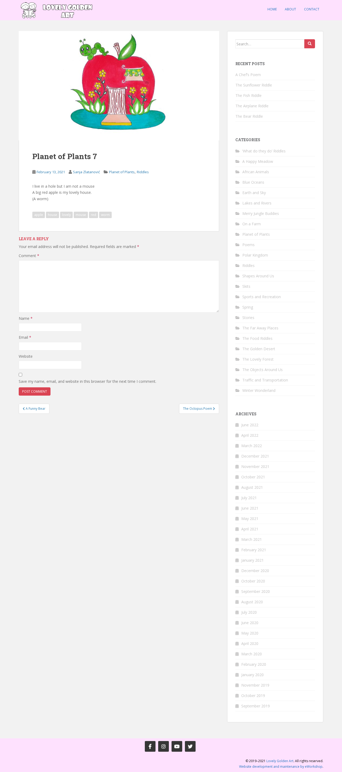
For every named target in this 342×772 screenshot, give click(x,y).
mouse (81, 214)
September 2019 (255, 705)
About (290, 9)
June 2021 (249, 508)
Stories (248, 317)
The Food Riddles (257, 338)
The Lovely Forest (258, 359)
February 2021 (253, 549)
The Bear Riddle (249, 116)
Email (25, 337)
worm (105, 214)
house (52, 214)
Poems (248, 244)
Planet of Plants (122, 172)
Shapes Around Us (258, 275)
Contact (311, 9)
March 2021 (251, 539)
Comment (29, 255)
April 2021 (249, 528)
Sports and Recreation (261, 296)
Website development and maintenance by (280, 766)
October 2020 (253, 581)
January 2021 (252, 560)
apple (38, 214)
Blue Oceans (253, 182)
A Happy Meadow (257, 161)
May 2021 (249, 518)
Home (272, 9)
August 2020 (252, 601)
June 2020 (249, 622)
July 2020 (249, 612)
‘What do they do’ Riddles (264, 150)
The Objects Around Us (262, 369)
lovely (66, 214)
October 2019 (253, 695)
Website (26, 356)
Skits (246, 286)
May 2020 (249, 633)
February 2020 (253, 664)
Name (26, 318)
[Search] (309, 43)
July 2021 (249, 497)
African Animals (255, 171)
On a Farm (251, 223)
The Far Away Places (260, 327)
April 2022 (249, 435)
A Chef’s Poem (248, 74)
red (93, 214)
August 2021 (252, 487)
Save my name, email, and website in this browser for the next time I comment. (87, 381)
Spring (247, 307)
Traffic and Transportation (265, 380)
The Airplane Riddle (252, 105)
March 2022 (251, 445)
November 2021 (255, 466)
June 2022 (249, 424)
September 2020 (255, 591)
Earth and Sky (254, 192)
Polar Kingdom (255, 255)
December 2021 (255, 456)
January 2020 (252, 674)
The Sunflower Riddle (253, 85)
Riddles (143, 172)
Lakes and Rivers (256, 203)
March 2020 (251, 653)
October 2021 (253, 476)
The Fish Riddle (248, 95)
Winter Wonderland (258, 390)
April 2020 (249, 643)
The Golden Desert (258, 348)
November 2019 (255, 685)
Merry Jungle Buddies (260, 213)
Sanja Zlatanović (86, 172)
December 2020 (255, 570)
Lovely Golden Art (279, 761)
